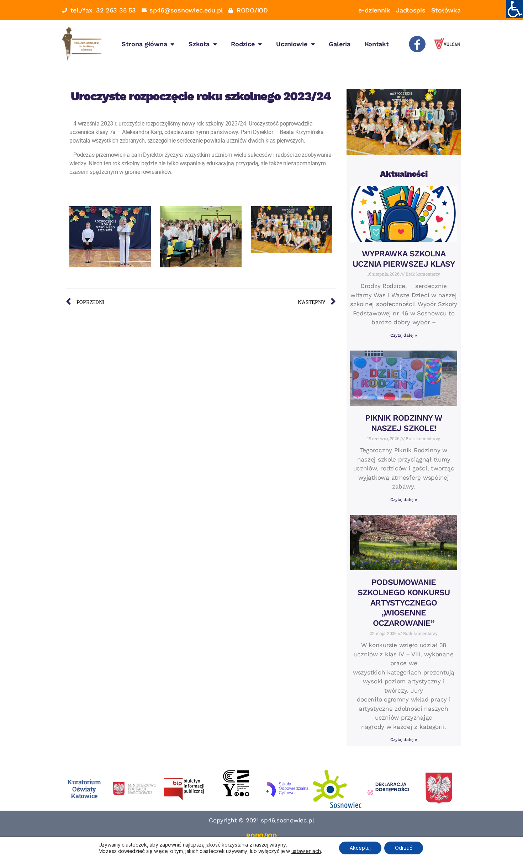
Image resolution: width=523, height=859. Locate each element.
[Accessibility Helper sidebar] (514, 8)
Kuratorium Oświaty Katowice (84, 789)
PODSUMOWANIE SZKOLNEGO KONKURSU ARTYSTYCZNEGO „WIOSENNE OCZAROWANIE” (404, 602)
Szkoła (199, 44)
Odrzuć (403, 848)
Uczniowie (291, 44)
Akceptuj (360, 848)
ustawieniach (306, 851)
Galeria (339, 44)
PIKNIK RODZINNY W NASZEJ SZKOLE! (404, 423)
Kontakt (377, 44)
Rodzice (242, 44)
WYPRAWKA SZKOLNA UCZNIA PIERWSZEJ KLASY (404, 259)
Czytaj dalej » (403, 335)
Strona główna (144, 44)
